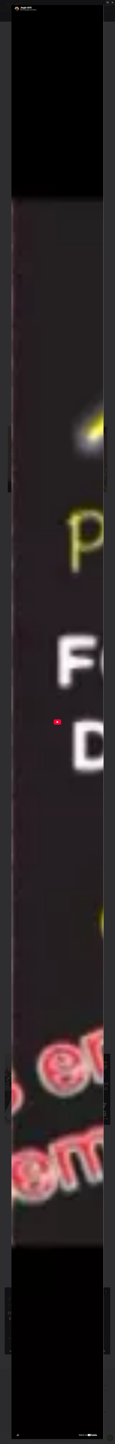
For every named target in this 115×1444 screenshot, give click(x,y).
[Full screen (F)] (107, 2)
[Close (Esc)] (112, 2)
